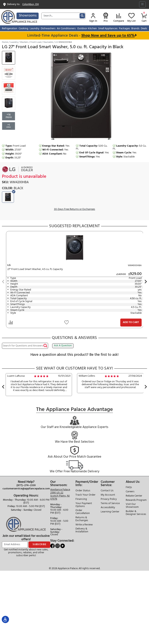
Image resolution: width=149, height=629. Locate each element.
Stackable (48, 42)
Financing (81, 499)
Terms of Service (110, 503)
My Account (108, 495)
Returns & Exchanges (81, 519)
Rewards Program (136, 500)
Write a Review (84, 524)
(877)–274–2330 (26, 485)
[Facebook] (52, 546)
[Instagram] (57, 546)
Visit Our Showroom (132, 506)
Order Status (82, 490)
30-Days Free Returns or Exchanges (74, 209)
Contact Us (107, 490)
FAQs (129, 487)
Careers (130, 491)
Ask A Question (63, 346)
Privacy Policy (109, 499)
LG (56, 42)
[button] (3, 282)
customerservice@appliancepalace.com (26, 488)
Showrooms (27, 15)
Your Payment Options (83, 505)
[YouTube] (62, 546)
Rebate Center (134, 496)
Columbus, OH (30, 4)
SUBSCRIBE (39, 544)
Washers (24, 42)
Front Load (35, 42)
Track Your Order (85, 495)
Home (5, 42)
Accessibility (108, 507)
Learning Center (110, 511)
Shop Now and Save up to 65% (102, 35)
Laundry (14, 42)
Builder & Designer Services (136, 513)
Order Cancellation (82, 512)
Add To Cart (131, 322)
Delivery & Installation (81, 530)
